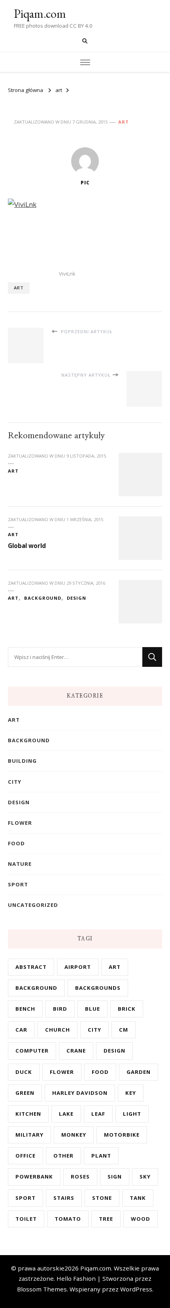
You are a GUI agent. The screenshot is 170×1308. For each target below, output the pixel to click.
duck (23, 1071)
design (76, 598)
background (42, 598)
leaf (98, 1113)
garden (139, 1071)
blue (92, 1008)
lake (66, 1113)
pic (85, 183)
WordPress (136, 1289)
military (29, 1134)
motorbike (122, 1134)
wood (140, 1218)
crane (76, 1050)
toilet (26, 1218)
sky (145, 1176)
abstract (31, 966)
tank (138, 1197)
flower (20, 822)
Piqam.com (40, 13)
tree (106, 1218)
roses (80, 1176)
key (130, 1092)
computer (32, 1050)
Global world (27, 546)
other (63, 1155)
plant (101, 1155)
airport (77, 966)
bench (25, 1008)
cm (123, 1029)
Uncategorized (33, 904)
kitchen (28, 1113)
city (14, 781)
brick (127, 1008)
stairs (63, 1197)
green (24, 1092)
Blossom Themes (42, 1289)
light (132, 1113)
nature (20, 863)
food (16, 843)
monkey (73, 1134)
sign (115, 1176)
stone (102, 1197)
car (21, 1029)
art (123, 122)
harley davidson (80, 1092)
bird (60, 1008)
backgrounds (98, 987)
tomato (68, 1218)
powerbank (34, 1176)
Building (22, 760)
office (25, 1155)
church (57, 1029)
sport (18, 884)
